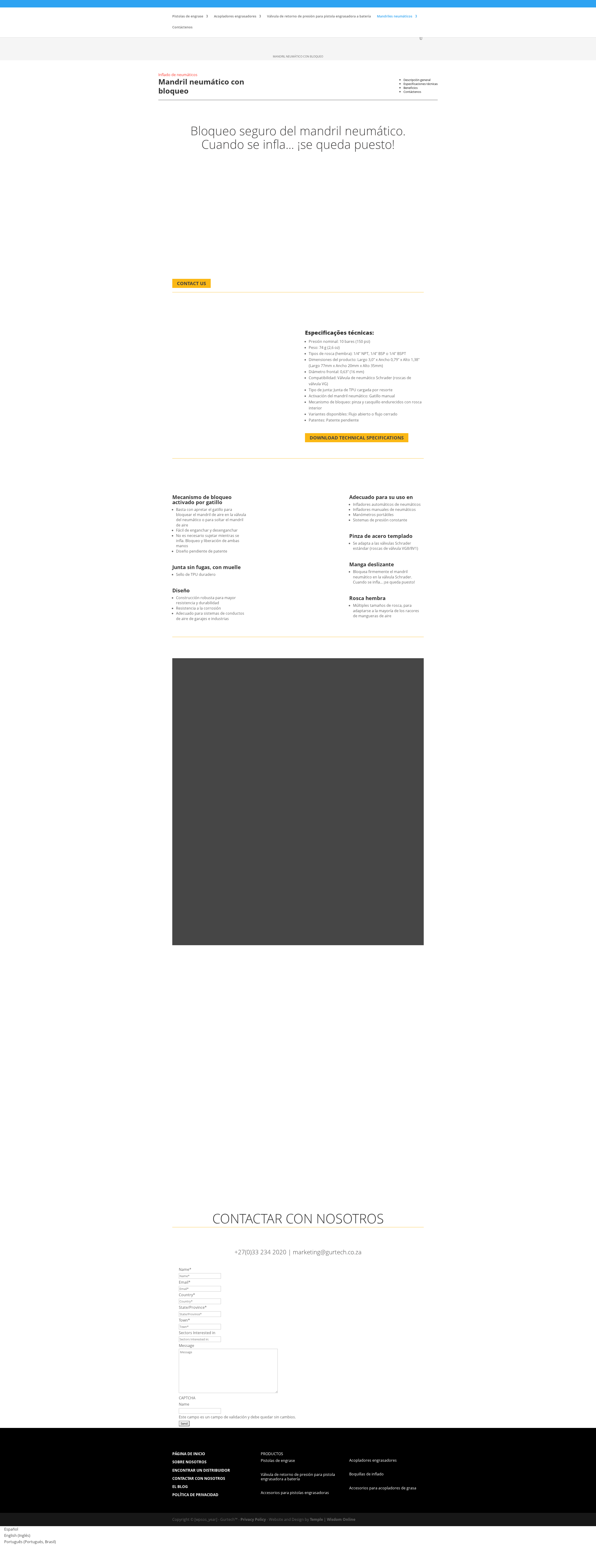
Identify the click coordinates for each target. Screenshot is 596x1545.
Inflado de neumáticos (177, 74)
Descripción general (416, 80)
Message (186, 1345)
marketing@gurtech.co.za (327, 1252)
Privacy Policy (253, 1519)
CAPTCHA (187, 1397)
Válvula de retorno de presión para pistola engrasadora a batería (319, 16)
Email (184, 1282)
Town (184, 1320)
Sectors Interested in (197, 1332)
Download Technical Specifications (357, 438)
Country (187, 1294)
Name (185, 1269)
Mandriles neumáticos (394, 16)
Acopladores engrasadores (235, 16)
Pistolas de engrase (187, 16)
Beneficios (410, 88)
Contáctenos (182, 27)
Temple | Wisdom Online (332, 1519)
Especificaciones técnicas (420, 84)
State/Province (193, 1307)
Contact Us (191, 283)
